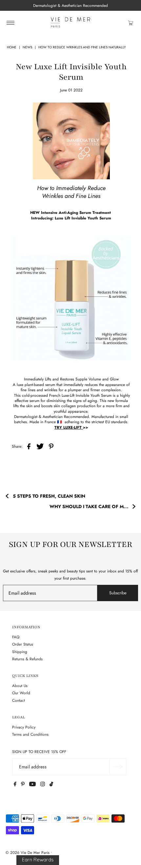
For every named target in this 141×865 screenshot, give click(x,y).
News (27, 47)
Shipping (19, 651)
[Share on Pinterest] (51, 446)
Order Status (22, 644)
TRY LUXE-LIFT (68, 427)
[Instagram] (42, 785)
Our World (21, 693)
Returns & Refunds (27, 659)
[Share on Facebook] (29, 446)
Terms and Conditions (30, 734)
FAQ (15, 637)
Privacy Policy (23, 727)
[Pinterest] (23, 785)
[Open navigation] (11, 22)
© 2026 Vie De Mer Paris (28, 852)
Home (11, 47)
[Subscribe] (118, 767)
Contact (18, 700)
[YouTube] (32, 785)
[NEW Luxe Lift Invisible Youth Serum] (71, 298)
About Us (20, 685)
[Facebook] (15, 785)
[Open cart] (131, 22)
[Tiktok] (51, 785)
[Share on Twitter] (40, 446)
